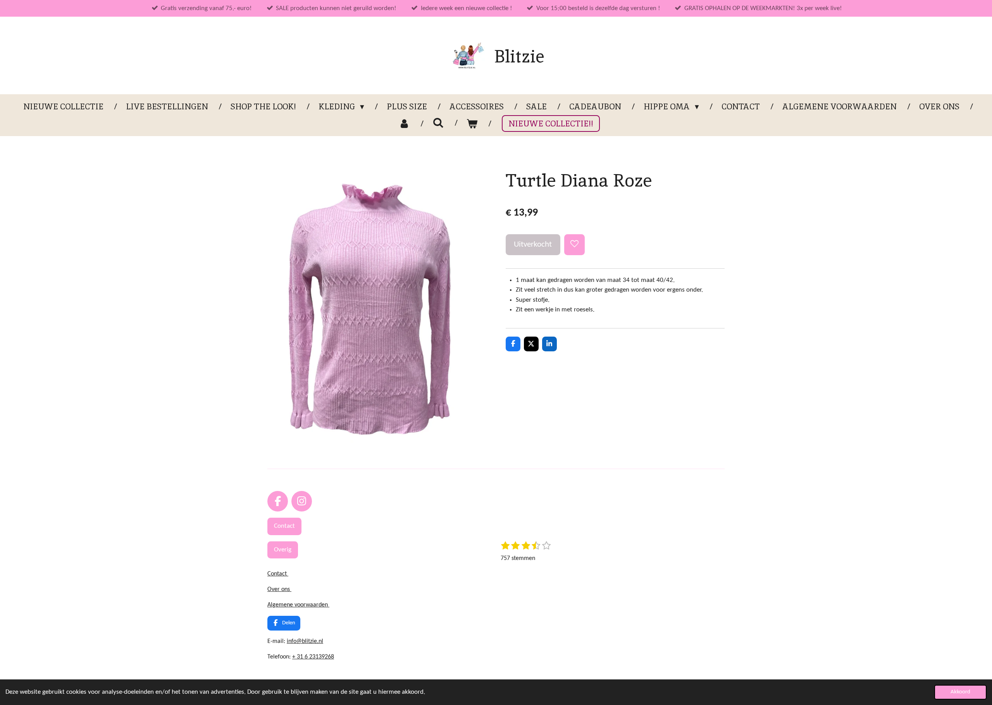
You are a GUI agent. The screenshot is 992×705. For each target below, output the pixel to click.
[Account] (404, 123)
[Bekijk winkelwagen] (472, 123)
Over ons (279, 589)
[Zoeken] (438, 122)
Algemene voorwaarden (298, 605)
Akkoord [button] (960, 692)
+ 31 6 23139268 (313, 657)
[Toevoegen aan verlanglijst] (574, 244)
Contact (277, 574)
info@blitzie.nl (305, 641)
